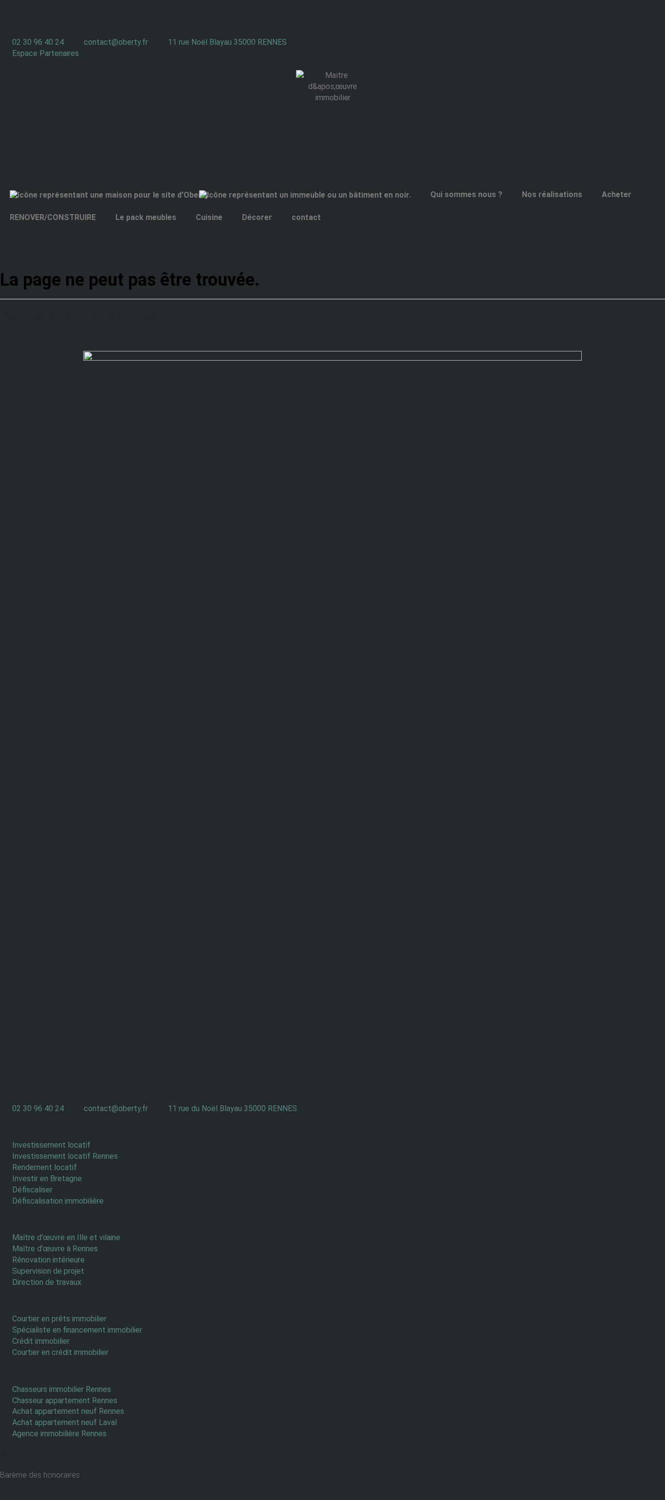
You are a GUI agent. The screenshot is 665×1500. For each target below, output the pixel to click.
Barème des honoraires (40, 1475)
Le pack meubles (145, 217)
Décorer (257, 217)
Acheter (616, 194)
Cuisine (209, 217)
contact (306, 217)
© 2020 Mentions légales (42, 1454)
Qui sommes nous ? (466, 194)
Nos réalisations (552, 194)
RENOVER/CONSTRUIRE (53, 217)
